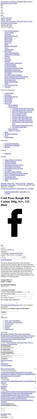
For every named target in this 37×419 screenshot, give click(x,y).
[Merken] (2, 246)
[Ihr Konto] (2, 8)
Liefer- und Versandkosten (12, 321)
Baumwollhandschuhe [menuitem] (22, 400)
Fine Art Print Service (11, 85)
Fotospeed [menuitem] (13, 372)
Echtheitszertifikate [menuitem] (24, 391)
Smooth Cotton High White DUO (22, 120)
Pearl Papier (23, 336)
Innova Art (8, 43)
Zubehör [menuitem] (3, 388)
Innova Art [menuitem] (23, 374)
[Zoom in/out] (6, 314)
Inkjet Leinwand (6, 337)
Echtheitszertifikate (10, 65)
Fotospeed (8, 34)
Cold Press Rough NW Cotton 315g (23, 110)
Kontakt (8, 19)
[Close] (11, 346)
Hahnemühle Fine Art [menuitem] (22, 372)
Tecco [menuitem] (9, 376)
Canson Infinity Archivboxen (13, 63)
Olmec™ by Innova (14, 130)
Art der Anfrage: (6, 292)
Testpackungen (9, 49)
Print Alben (8, 51)
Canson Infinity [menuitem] (5, 372)
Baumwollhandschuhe (11, 82)
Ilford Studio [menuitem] (9, 374)
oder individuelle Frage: (8, 294)
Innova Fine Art (13, 107)
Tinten (6, 83)
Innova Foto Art (13, 129)
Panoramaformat (16, 337)
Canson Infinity (9, 32)
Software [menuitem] (3, 383)
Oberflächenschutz (10, 80)
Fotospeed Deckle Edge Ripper (14, 68)
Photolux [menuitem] (33, 381)
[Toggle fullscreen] (4, 314)
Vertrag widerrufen (6, 18)
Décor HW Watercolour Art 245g (22, 112)
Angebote (7, 87)
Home (3, 19)
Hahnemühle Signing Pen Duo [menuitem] (18, 395)
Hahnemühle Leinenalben (12, 54)
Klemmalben (4, 334)
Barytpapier (31, 336)
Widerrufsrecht (9, 329)
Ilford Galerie (9, 37)
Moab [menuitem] (28, 374)
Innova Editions (13, 105)
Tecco (6, 48)
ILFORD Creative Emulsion (13, 75)
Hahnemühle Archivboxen (12, 70)
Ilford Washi (8, 41)
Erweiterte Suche (6, 414)
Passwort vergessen (6, 360)
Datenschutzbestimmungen (11, 305)
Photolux (7, 56)
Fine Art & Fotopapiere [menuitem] (8, 369)
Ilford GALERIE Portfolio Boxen (15, 78)
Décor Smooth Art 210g (19, 113)
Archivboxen (5, 339)
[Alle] (3, 409)
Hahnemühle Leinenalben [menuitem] (22, 381)
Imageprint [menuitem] (4, 386)
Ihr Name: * (4, 296)
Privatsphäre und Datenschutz (13, 322)
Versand (20, 255)
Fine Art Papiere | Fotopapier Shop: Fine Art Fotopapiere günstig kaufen (17, 343)
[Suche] (2, 11)
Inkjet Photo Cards (26, 337)
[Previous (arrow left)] (1, 316)
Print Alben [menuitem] (4, 377)
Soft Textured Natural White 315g (22, 125)
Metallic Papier (13, 334)
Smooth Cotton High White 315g (22, 118)
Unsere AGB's (9, 324)
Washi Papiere (21, 339)
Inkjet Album (13, 339)
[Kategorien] (2, 5)
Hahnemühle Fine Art (11, 36)
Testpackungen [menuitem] (15, 376)
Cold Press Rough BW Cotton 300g (23, 108)
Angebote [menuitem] (4, 402)
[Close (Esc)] (1, 314)
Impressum (8, 326)
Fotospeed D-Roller (10, 66)
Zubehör (7, 61)
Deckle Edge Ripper (24, 334)
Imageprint (8, 59)
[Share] (3, 314)
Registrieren (4, 364)
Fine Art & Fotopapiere (11, 31)
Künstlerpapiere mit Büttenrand (10, 336)
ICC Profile (8, 73)
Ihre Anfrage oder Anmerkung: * (10, 299)
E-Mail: (3, 354)
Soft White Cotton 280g (19, 127)
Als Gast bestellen (6, 365)
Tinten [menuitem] (31, 400)
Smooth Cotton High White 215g (22, 117)
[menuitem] (20, 40)
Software (7, 58)
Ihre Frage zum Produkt (8, 290)
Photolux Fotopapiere (11, 46)
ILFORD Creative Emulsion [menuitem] (13, 397)
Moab (6, 44)
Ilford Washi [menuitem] (16, 374)
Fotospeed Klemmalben (12, 53)
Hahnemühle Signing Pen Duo (14, 71)
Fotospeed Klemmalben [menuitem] (8, 381)
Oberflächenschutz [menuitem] (10, 400)
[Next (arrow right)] (3, 316)
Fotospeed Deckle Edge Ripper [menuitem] (15, 393)
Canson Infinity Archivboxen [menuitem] (9, 391)
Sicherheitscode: (6, 308)
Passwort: (4, 356)
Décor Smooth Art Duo (19, 115)
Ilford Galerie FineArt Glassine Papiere (16, 76)
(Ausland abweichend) (16, 253)
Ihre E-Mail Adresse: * (7, 298)
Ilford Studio (8, 39)
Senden (4, 312)
